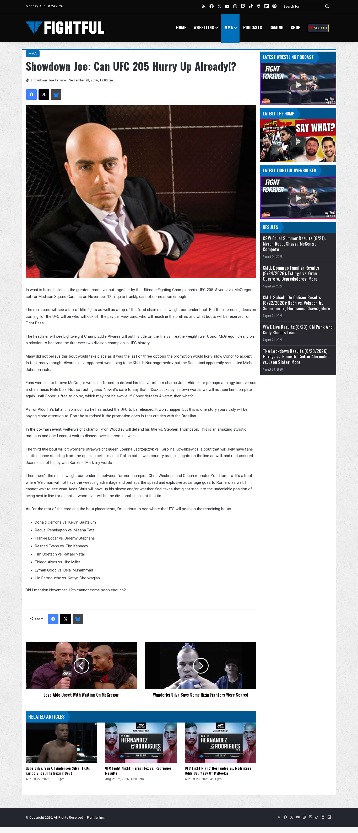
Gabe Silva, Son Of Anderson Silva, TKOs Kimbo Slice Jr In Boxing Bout (58, 770)
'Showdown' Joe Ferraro (48, 80)
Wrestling (204, 27)
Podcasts (252, 27)
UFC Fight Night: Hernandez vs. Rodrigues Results (138, 770)
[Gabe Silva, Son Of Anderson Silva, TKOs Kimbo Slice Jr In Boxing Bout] (61, 743)
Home (181, 27)
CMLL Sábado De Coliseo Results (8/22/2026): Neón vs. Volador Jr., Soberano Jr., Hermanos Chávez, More (296, 303)
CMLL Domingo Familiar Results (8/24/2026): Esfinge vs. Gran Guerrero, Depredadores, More (291, 273)
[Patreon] (318, 27)
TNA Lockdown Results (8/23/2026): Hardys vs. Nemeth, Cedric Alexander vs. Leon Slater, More (296, 356)
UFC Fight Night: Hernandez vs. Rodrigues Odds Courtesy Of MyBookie (218, 770)
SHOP (295, 27)
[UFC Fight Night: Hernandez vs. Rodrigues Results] (141, 743)
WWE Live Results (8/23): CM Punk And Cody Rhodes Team (298, 329)
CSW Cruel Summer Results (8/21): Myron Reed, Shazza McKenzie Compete (294, 243)
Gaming (276, 27)
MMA (228, 27)
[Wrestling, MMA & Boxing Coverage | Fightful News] (65, 27)
